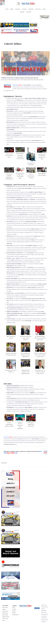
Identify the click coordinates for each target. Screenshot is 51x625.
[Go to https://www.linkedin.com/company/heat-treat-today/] (35, 608)
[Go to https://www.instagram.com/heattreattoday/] (39, 608)
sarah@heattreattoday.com (10, 444)
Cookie (13, 612)
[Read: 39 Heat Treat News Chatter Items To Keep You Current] (25, 63)
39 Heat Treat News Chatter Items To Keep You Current (19, 78)
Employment (15, 614)
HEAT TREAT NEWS (22, 79)
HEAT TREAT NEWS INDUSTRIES (35, 79)
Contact (14, 609)
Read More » (4, 463)
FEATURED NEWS (12, 79)
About (13, 607)
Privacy (14, 610)
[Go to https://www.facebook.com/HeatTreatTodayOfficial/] (37, 608)
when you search (32, 451)
